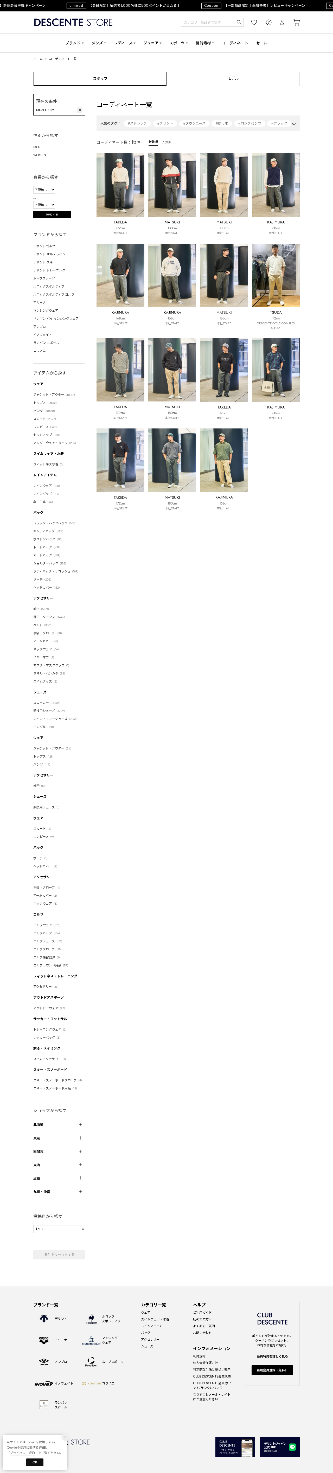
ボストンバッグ (48, 539)
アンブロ (39, 327)
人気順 (166, 142)
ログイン (279, 22)
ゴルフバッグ (47, 933)
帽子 (41, 609)
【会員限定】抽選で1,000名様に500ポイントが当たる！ (113, 5)
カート (293, 22)
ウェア (38, 384)
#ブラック (279, 123)
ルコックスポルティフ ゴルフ (53, 294)
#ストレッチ (137, 123)
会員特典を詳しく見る (272, 1356)
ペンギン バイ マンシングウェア (56, 318)
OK (35, 1462)
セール (262, 43)
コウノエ (39, 351)
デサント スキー (44, 262)
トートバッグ (47, 547)
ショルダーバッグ (50, 563)
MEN (37, 147)
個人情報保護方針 (205, 1363)
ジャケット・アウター (54, 395)
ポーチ (43, 579)
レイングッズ (47, 494)
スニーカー (47, 703)
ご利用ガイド (202, 1312)
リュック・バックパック (55, 523)
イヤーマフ (44, 657)
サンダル (44, 727)
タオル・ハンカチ (50, 673)
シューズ (40, 692)
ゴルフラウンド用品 (51, 965)
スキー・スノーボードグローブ (58, 1080)
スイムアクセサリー (50, 1059)
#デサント (165, 123)
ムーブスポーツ (44, 278)
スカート (45, 419)
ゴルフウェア (47, 925)
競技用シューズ (49, 711)
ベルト (43, 625)
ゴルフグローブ (48, 949)
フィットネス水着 (49, 464)
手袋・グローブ (48, 633)
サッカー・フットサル (50, 1019)
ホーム (38, 59)
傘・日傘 (43, 502)
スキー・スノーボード (50, 1070)
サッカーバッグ (47, 1037)
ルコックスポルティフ (48, 286)
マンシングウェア (45, 310)
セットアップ (47, 435)
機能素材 (203, 43)
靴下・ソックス (50, 617)
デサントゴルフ (44, 246)
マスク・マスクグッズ (52, 665)
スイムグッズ (46, 681)
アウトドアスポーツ (48, 997)
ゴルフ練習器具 (47, 957)
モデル (233, 78)
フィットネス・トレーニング (55, 976)
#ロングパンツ (249, 123)
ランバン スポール (46, 343)
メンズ (97, 43)
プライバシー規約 (22, 1453)
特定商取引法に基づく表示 (211, 1370)
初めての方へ (202, 1319)
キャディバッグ (49, 531)
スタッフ (100, 78)
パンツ (44, 411)
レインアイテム (45, 475)
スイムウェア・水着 (48, 454)
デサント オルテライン (49, 254)
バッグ (38, 512)
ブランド (73, 43)
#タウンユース (194, 123)
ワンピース (45, 427)
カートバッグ (47, 555)
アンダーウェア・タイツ (55, 443)
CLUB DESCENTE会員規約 (212, 1376)
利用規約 (199, 1356)
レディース (123, 43)
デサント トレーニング (49, 270)
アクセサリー (43, 598)
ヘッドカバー (47, 587)
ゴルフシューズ (48, 941)
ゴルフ (38, 914)
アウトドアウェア (50, 1008)
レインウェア (47, 486)
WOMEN (39, 155)
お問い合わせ (202, 1333)
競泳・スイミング (46, 1048)
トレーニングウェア (50, 1029)
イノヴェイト (42, 335)
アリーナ (39, 302)
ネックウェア (46, 649)
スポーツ (177, 43)
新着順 (153, 142)
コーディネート (235, 43)
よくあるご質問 (204, 1326)
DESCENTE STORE (73, 22)
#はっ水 (222, 123)
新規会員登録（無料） (272, 1370)
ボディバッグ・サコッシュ (56, 571)
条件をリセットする (59, 1255)
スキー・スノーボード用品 (56, 1088)
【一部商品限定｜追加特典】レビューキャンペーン (243, 5)
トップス (45, 403)
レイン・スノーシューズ (56, 719)
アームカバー (46, 641)
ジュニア (150, 43)
